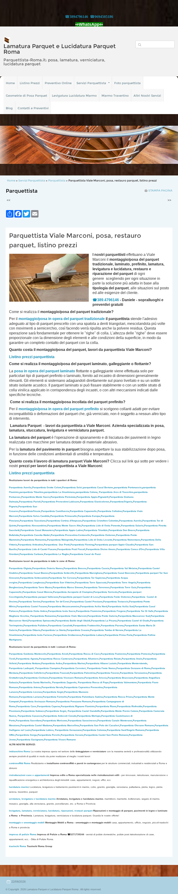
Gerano (72, 735)
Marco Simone (68, 587)
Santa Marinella (35, 682)
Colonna (94, 730)
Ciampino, (48, 668)
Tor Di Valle (140, 611)
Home (10, 83)
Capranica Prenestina (83, 687)
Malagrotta (60, 539)
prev (13, 145)
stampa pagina (160, 190)
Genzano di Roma (133, 668)
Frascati (57, 673)
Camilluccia (55, 511)
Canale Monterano (114, 720)
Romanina (33, 539)
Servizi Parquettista (91, 83)
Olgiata (20, 568)
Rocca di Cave (84, 654)
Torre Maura (38, 587)
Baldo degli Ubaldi (72, 620)
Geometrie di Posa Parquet (26, 95)
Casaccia (30, 716)
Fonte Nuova (101, 668)
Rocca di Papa (93, 682)
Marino (74, 663)
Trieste (30, 511)
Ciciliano (36, 677)
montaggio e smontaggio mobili (26, 822)
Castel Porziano (86, 601)
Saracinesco (82, 720)
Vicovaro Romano (66, 677)
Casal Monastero (37, 530)
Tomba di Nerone (107, 630)
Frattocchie (86, 625)
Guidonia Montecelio (28, 654)
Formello (55, 697)
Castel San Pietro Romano (106, 735)
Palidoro (35, 625)
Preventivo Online (58, 83)
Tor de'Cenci (55, 601)
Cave (26, 706)
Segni (53, 692)
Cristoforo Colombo (100, 520)
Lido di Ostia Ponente (101, 525)
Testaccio (115, 601)
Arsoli (57, 654)
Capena (48, 706)
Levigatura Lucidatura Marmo (74, 95)
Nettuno (29, 663)
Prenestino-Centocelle (70, 535)
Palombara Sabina (85, 697)
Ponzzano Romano (73, 701)
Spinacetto (41, 620)
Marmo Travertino (115, 95)
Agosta (27, 658)
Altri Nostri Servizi (147, 95)
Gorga (26, 735)
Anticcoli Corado (59, 716)
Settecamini (34, 578)
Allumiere (86, 658)
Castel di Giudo (133, 620)
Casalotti (60, 625)
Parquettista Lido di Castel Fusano (37, 549)
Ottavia (29, 630)
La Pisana (104, 620)
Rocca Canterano (56, 658)
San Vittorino (59, 582)
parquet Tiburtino (31, 492)
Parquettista (57, 180)
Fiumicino (89, 611)
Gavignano (30, 739)
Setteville (61, 573)
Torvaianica (133, 673)
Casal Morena (37, 592)
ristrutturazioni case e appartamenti (29, 775)
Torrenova (97, 587)
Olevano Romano (137, 725)
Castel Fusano (31, 606)
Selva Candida (34, 516)
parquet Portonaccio (128, 487)
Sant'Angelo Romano (126, 730)
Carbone (31, 554)
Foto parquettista (127, 83)
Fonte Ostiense (115, 597)
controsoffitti (16, 763)
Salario (132, 525)
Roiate (110, 658)
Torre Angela (121, 582)
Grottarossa (67, 635)
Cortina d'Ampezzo (64, 520)
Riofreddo (129, 706)
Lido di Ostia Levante (93, 539)
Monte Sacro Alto (64, 525)
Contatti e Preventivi (33, 108)
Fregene (114, 611)
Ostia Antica (33, 611)
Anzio (132, 658)
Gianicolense (94, 501)
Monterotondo (132, 663)
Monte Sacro (35, 497)
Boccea (75, 568)
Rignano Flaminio (78, 706)
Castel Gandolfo (84, 711)
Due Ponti (57, 544)
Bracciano (121, 677)
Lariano (30, 697)
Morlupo (89, 716)
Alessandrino (32, 525)
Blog (9, 108)
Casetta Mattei (35, 535)
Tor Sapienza (91, 578)
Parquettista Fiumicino (113, 654)
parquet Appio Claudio (114, 544)
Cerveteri (73, 668)
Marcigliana (89, 573)
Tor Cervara (62, 578)
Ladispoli (21, 668)
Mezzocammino (63, 606)
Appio (68, 530)
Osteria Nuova (47, 568)
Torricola (105, 592)
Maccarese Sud (134, 616)
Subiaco (33, 711)
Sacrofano (29, 720)
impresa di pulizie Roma (22, 834)
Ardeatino (30, 544)
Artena (30, 687)
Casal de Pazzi (85, 554)
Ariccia (95, 677)
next (165, 145)
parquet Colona (87, 492)
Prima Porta (119, 635)
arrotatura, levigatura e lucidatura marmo (32, 799)
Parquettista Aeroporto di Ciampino (73, 592)
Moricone (54, 720)
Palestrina (83, 673)
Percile (49, 735)
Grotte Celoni (46, 487)
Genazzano (68, 730)
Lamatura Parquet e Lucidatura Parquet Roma (59, 49)
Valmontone (123, 682)
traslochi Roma (17, 846)
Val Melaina (123, 568)
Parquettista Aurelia (20, 487)
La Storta (53, 630)
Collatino (110, 511)
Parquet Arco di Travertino (116, 492)
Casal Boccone (119, 573)
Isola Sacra (61, 611)
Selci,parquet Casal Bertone (87, 487)
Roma (27, 763)
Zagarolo (64, 682)
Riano (105, 706)
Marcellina (66, 725)
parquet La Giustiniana (59, 492)
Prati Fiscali (71, 549)
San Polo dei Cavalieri (99, 725)
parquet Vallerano (41, 597)
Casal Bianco (34, 573)
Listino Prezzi (30, 83)
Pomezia (139, 654)
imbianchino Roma (19, 751)
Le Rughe (56, 554)
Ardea (51, 663)
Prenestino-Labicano (60, 501)
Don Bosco (121, 530)
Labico (43, 730)
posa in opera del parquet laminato (44, 371)
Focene (107, 673)
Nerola (52, 687)
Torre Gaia (131, 587)
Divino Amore (101, 549)
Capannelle (83, 511)
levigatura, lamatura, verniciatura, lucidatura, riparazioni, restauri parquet (50, 810)
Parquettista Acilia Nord (93, 606)
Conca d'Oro (130, 549)
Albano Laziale (101, 663)
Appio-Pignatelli (92, 497)
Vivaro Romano (60, 739)
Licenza (30, 692)
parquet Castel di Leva (79, 597)
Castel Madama (36, 725)
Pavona (112, 625)
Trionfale (96, 530)
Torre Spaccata (91, 582)
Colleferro (32, 673)
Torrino (29, 601)
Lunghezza (31, 582)
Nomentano (126, 539)
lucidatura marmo (19, 787)
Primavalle (63, 516)
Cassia (98, 568)
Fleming (82, 544)
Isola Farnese (38, 635)
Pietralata (63, 497)
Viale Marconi (72, 616)
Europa (89, 516)
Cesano (78, 630)
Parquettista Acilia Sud (121, 606)
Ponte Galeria (102, 616)
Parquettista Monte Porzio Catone (119, 711)
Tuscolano (33, 520)
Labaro (93, 635)
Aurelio (130, 520)
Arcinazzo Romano (37, 701)
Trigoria (121, 501)
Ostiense (103, 535)
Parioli (30, 501)
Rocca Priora (118, 697)
